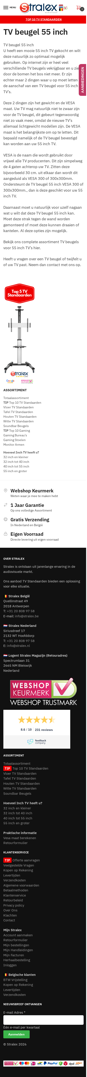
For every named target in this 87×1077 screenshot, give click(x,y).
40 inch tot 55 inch (16, 466)
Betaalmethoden (15, 890)
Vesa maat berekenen (19, 838)
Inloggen (10, 965)
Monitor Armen (13, 445)
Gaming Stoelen (14, 440)
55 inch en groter (15, 471)
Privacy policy (13, 905)
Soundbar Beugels (16, 426)
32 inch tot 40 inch (16, 462)
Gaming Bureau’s (15, 435)
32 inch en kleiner (15, 457)
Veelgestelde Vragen (18, 865)
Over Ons (10, 910)
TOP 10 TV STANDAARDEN (44, 19)
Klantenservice (14, 895)
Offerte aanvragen (25, 860)
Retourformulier (15, 843)
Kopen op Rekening (18, 870)
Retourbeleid (13, 900)
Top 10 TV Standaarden (22, 403)
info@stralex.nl (18, 646)
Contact (9, 920)
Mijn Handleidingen (18, 950)
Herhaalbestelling (16, 960)
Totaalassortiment (16, 398)
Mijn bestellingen (16, 945)
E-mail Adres (14, 1012)
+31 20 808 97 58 (21, 611)
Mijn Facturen (13, 955)
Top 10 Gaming (16, 431)
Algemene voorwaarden (21, 885)
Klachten (10, 915)
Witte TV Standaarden (18, 421)
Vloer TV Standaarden (18, 407)
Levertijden (11, 875)
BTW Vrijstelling (15, 980)
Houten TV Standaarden (20, 417)
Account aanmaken (18, 935)
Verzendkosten (14, 880)
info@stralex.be (27, 616)
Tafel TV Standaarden (18, 412)
